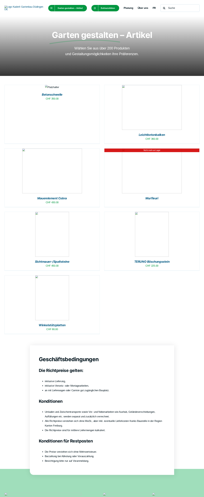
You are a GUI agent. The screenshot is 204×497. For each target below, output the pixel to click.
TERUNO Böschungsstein (152, 261)
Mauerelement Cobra (52, 198)
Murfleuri (151, 198)
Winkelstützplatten (52, 325)
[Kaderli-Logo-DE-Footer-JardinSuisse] (126, 494)
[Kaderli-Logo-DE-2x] (23, 6)
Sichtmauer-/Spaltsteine (52, 261)
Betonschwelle (52, 94)
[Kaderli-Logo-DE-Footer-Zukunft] (176, 494)
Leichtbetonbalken (152, 135)
